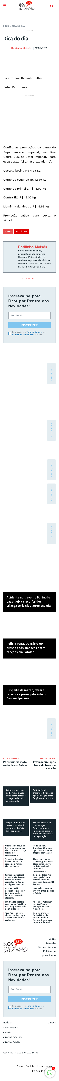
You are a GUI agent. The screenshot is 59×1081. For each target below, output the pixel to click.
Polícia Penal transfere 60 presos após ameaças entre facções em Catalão (26, 648)
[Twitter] (29, 56)
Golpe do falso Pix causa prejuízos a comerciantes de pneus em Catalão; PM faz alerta (43, 880)
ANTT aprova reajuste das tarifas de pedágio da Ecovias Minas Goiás (43, 905)
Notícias (21, 231)
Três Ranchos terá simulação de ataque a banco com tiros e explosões (15, 916)
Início (6, 26)
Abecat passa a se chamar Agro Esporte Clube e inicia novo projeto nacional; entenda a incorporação (43, 865)
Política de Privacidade (23, 334)
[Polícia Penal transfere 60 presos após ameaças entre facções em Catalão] (29, 627)
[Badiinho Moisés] (7, 48)
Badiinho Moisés (21, 48)
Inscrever (29, 325)
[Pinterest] (37, 56)
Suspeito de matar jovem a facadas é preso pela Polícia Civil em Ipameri (26, 694)
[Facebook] (22, 56)
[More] (52, 56)
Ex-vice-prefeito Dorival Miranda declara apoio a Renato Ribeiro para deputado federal (42, 918)
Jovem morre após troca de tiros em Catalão (44, 765)
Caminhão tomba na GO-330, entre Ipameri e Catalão (43, 890)
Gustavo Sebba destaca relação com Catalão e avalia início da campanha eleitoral (15, 893)
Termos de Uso (34, 331)
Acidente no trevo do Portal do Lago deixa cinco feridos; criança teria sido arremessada (29, 601)
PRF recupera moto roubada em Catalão (15, 764)
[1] (49, 1074)
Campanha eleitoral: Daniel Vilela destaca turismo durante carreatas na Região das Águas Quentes (15, 880)
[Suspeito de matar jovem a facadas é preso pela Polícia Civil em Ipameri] (29, 673)
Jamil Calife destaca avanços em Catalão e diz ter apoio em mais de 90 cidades (15, 905)
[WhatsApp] (44, 56)
